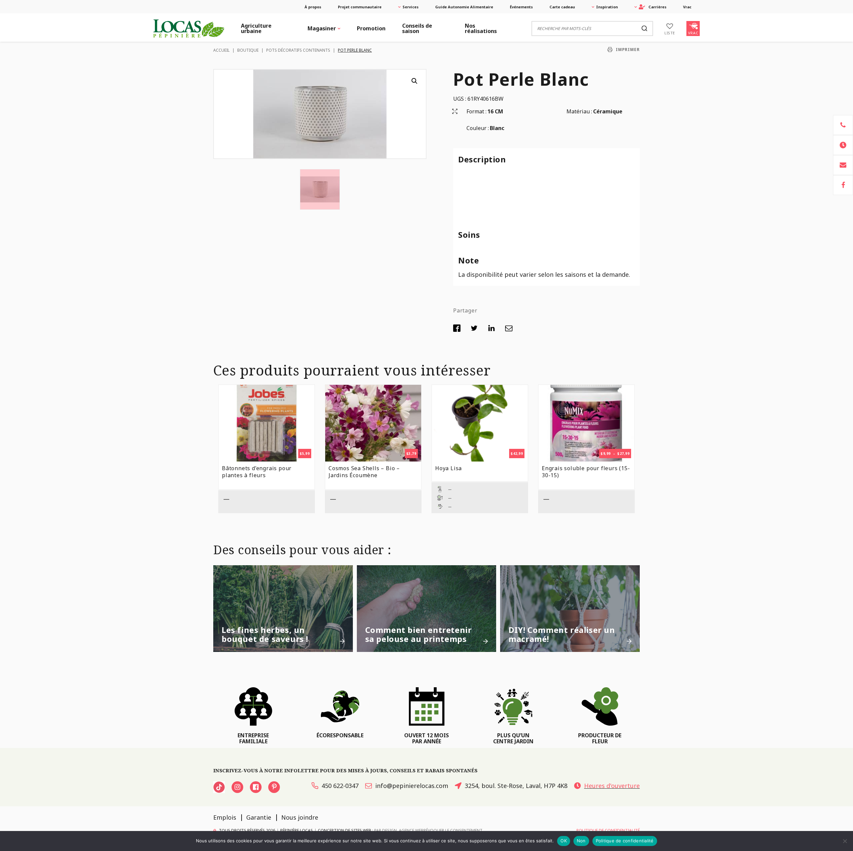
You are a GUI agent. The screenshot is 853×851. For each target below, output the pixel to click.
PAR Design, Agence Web (399, 830)
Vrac (687, 7)
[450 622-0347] (843, 125)
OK (563, 840)
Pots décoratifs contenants (298, 50)
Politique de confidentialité (625, 840)
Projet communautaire (360, 7)
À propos (313, 7)
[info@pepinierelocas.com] (843, 165)
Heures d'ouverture (612, 786)
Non (581, 840)
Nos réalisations (481, 28)
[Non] (844, 841)
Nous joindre (299, 817)
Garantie (258, 817)
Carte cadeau (562, 7)
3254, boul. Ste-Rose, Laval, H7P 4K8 (516, 786)
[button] (415, 81)
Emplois (224, 817)
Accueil (221, 50)
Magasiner (322, 28)
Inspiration (607, 7)
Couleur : (477, 128)
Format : (476, 111)
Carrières (657, 6)
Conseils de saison (417, 28)
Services (411, 7)
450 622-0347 (340, 786)
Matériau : (579, 111)
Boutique (248, 50)
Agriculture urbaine (256, 28)
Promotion (371, 28)
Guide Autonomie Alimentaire (464, 7)
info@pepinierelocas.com (411, 786)
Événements (521, 7)
